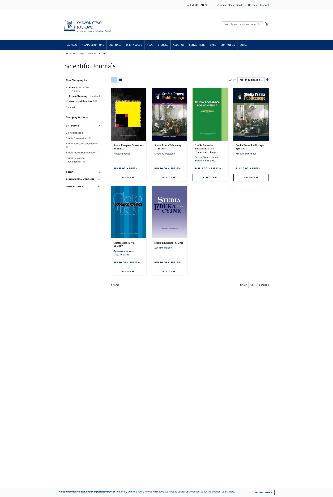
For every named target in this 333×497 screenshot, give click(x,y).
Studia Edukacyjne (79, 138)
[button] (202, 5)
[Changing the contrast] (196, 5)
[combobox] (242, 24)
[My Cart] (267, 23)
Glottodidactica (77, 132)
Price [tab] (69, 172)
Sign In (240, 5)
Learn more (228, 491)
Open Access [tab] (74, 186)
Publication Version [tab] (80, 179)
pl (205, 5)
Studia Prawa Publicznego (83, 152)
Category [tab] (72, 125)
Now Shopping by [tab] (76, 80)
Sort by (232, 79)
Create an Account (258, 5)
